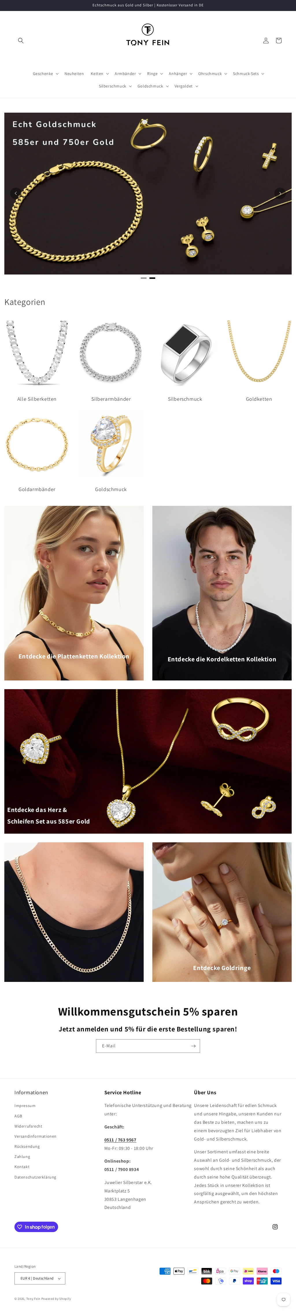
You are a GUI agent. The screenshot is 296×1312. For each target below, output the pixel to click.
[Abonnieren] (193, 1046)
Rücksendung (27, 1146)
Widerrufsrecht (28, 1126)
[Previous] (16, 193)
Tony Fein (33, 1299)
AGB (18, 1116)
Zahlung (22, 1156)
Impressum (25, 1105)
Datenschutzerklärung (35, 1177)
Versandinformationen (35, 1136)
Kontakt (21, 1166)
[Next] (280, 193)
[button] (20, 40)
